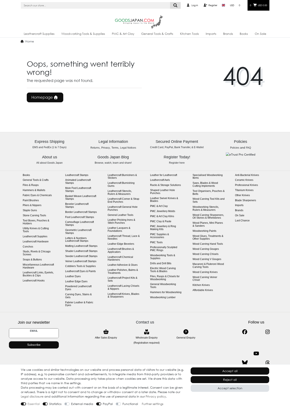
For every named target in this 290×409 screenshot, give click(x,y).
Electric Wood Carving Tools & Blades (163, 270)
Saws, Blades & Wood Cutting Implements (205, 184)
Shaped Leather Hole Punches (162, 192)
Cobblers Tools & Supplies (80, 266)
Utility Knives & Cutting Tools (36, 230)
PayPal (108, 404)
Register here (177, 162)
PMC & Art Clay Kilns (162, 216)
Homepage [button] (42, 97)
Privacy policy (156, 396)
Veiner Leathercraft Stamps (80, 261)
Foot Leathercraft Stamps (79, 217)
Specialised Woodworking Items (208, 177)
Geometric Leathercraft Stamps (78, 232)
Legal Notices (128, 147)
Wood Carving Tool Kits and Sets (209, 200)
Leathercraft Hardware (36, 241)
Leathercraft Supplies (39, 34)
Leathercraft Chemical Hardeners (120, 258)
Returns (95, 147)
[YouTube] (256, 353)
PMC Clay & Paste (160, 221)
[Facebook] (244, 331)
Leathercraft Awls (160, 180)
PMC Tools (156, 242)
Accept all (230, 371)
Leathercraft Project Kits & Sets (122, 279)
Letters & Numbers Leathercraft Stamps (76, 240)
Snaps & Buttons (32, 259)
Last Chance (242, 220)
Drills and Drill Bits (160, 263)
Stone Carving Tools (34, 215)
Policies (234, 147)
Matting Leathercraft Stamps (81, 246)
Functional (130, 404)
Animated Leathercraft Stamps (78, 181)
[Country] (223, 5)
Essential (34, 404)
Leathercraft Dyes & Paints (80, 271)
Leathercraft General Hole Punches (123, 208)
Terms (114, 147)
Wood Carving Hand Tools (208, 244)
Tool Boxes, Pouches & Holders (36, 222)
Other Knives (242, 195)
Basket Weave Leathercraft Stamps (80, 198)
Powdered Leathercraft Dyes (78, 288)
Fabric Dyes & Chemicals (37, 195)
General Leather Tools (120, 215)
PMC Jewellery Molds (162, 211)
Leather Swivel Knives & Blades (164, 200)
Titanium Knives (244, 190)
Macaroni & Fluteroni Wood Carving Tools (208, 265)
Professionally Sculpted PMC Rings (163, 249)
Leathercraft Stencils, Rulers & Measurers (120, 192)
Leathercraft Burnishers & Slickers (122, 177)
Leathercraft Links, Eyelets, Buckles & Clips (38, 274)
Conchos (28, 246)
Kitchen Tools (189, 34)
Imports (211, 34)
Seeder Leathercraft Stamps (81, 256)
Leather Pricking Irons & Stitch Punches (121, 221)
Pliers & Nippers (32, 205)
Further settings (152, 404)
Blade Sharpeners (245, 200)
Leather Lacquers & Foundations (119, 229)
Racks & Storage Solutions (165, 185)
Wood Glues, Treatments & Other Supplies (208, 237)
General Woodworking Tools (163, 286)
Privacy (105, 147)
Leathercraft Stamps (76, 175)
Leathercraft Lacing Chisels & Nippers (123, 287)
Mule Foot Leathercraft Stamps (78, 190)
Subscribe (34, 344)
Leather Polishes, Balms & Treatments (123, 271)
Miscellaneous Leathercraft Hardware (38, 266)
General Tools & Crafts (157, 34)
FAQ (248, 147)
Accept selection (230, 388)
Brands (228, 34)
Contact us (145, 322)
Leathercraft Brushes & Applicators (121, 250)
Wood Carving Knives (205, 272)
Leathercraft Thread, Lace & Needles (124, 237)
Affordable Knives (203, 290)
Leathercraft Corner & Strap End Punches (123, 200)
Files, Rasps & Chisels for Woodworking (165, 278)
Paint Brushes (31, 200)
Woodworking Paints (204, 231)
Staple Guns (30, 210)
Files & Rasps (31, 185)
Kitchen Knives (201, 285)
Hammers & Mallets (34, 190)
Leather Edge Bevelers (121, 244)
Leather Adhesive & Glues (123, 265)
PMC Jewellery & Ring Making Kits (163, 228)
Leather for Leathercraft (163, 175)
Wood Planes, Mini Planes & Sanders (208, 224)
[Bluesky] (244, 362)
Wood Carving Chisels (205, 254)
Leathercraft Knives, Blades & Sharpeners (123, 295)
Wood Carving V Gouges (207, 259)
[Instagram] (267, 331)
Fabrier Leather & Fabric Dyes (79, 304)
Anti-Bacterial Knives (247, 175)
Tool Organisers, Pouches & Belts (209, 192)
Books (244, 34)
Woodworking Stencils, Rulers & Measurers (206, 208)
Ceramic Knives (244, 180)
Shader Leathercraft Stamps (81, 251)
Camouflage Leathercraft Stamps (79, 223)
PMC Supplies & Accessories (159, 236)
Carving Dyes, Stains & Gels (78, 296)
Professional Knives (246, 185)
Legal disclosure (32, 396)
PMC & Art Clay (123, 34)
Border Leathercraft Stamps (81, 212)
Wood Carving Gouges (206, 249)
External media (82, 404)
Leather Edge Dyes (76, 281)
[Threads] (267, 362)
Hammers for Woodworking (166, 292)
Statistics (55, 404)
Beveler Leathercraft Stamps (77, 205)
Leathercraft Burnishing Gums (121, 184)
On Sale (260, 34)
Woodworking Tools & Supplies (83, 34)
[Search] (175, 5)
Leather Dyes (73, 276)
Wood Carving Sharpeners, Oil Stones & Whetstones (208, 216)
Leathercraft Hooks (34, 280)
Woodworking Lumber (163, 297)
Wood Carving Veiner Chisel (205, 279)
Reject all (230, 380)
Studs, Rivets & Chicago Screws (37, 253)
